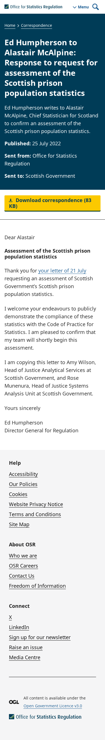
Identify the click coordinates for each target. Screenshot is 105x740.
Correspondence (36, 25)
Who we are (23, 555)
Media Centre (24, 657)
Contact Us (21, 575)
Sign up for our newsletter (40, 637)
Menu (83, 7)
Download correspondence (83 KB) (50, 203)
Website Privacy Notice (36, 504)
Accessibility (23, 474)
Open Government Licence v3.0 (53, 705)
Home (9, 25)
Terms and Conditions (35, 514)
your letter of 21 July (62, 270)
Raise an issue (26, 647)
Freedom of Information (37, 585)
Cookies (18, 494)
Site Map (19, 524)
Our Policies (23, 484)
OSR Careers (23, 565)
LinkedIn (19, 627)
